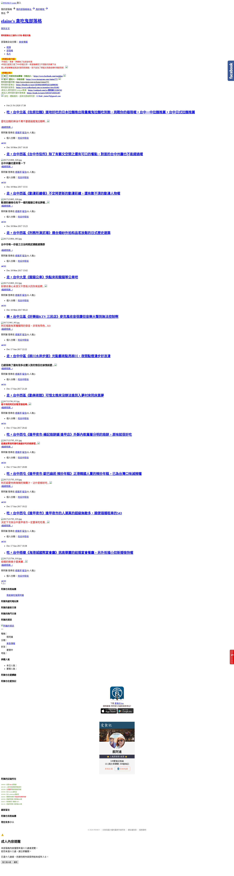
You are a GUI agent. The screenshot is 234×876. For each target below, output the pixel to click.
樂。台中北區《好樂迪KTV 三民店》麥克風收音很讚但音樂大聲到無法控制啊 (62, 316)
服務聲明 (142, 830)
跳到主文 (5, 28)
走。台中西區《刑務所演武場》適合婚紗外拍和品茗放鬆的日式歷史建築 (58, 233)
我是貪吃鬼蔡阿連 (15, 595)
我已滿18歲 (6, 862)
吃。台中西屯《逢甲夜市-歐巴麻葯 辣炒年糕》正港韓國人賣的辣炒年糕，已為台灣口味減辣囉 (74, 473)
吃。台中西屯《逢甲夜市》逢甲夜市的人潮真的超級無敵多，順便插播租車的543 (64, 513)
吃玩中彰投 (23, 138)
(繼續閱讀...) (7, 127)
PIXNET (97, 830)
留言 (24, 132)
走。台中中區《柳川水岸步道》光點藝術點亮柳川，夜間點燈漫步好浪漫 (58, 356)
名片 (8, 54)
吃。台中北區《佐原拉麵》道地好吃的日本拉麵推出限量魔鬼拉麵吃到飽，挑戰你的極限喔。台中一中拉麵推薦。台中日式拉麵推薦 (100, 112)
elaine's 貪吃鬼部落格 (21, 21)
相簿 (8, 47)
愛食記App (119, 703)
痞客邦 (18, 132)
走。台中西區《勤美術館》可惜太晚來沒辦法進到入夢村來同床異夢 (55, 395)
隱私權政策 (132, 830)
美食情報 (23, 42)
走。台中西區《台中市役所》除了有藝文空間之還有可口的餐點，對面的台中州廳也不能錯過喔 (74, 154)
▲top (3, 143)
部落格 (9, 50)
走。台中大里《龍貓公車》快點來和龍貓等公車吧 (42, 277)
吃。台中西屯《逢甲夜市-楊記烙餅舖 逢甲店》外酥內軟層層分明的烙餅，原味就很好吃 (69, 434)
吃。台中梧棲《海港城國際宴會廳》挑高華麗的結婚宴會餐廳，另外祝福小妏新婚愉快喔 (69, 552)
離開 (15, 862)
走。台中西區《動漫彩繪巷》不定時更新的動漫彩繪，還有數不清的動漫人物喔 (63, 193)
